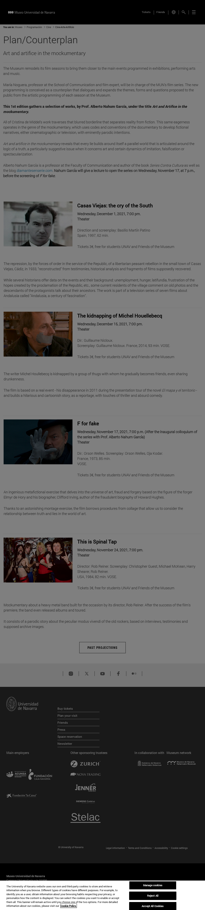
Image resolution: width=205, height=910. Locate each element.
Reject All (152, 895)
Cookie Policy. (68, 906)
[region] (102, 895)
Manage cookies (152, 885)
